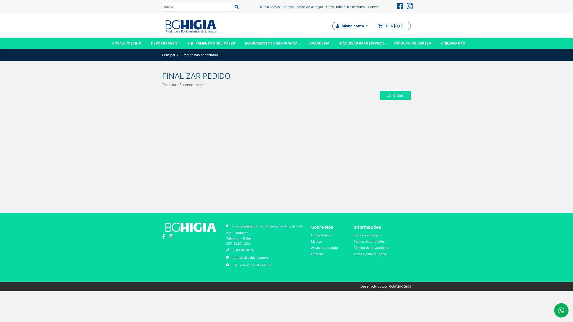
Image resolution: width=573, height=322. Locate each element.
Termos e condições (369, 241)
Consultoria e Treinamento (345, 7)
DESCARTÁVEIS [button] (164, 43)
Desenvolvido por (374, 286)
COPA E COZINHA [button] (126, 43)
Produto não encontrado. (200, 55)
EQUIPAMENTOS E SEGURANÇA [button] (271, 43)
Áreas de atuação (310, 7)
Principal (168, 55)
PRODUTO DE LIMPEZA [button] (412, 43)
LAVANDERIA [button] (318, 43)
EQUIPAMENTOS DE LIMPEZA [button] (211, 43)
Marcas (288, 7)
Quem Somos (270, 7)
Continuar (395, 95)
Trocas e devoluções (370, 254)
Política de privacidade (371, 248)
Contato (374, 7)
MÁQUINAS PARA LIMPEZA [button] (361, 43)
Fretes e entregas (367, 235)
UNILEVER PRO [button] (453, 43)
